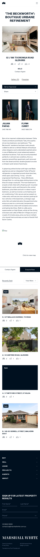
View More (29, 281)
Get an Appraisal (10, 87)
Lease (5, 466)
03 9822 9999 (7, 524)
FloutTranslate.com (15, 548)
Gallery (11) (15, 79)
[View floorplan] (35, 50)
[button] (20, 243)
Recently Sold (7, 281)
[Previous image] (5, 39)
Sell (4, 462)
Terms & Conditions (7, 543)
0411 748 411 (6, 129)
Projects (6, 470)
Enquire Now (30, 269)
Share (6, 91)
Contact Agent (10, 269)
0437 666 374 (27, 129)
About (5, 478)
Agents (5, 474)
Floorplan (25, 79)
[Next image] (34, 39)
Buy (4, 458)
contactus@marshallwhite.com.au (14, 526)
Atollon (27, 545)
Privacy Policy (5, 545)
